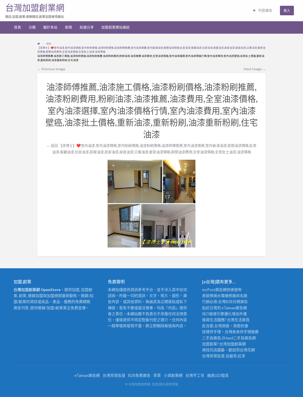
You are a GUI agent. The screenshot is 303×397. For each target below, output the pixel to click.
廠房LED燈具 (218, 375)
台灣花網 (247, 350)
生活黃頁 (242, 319)
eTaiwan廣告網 (234, 308)
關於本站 (50, 27)
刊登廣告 (265, 10)
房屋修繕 (209, 295)
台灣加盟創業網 (34, 7)
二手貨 (238, 338)
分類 (32, 27)
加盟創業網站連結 (115, 27)
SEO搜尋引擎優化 (217, 313)
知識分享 (87, 27)
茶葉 (157, 375)
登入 (286, 10)
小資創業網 (173, 375)
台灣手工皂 (194, 375)
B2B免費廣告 (139, 375)
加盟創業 (234, 344)
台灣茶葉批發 (213, 356)
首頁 (17, 27)
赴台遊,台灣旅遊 (215, 325)
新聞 (68, 27)
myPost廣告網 (214, 289)
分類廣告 (240, 301)
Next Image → (255, 69)
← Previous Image (51, 69)
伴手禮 (245, 331)
